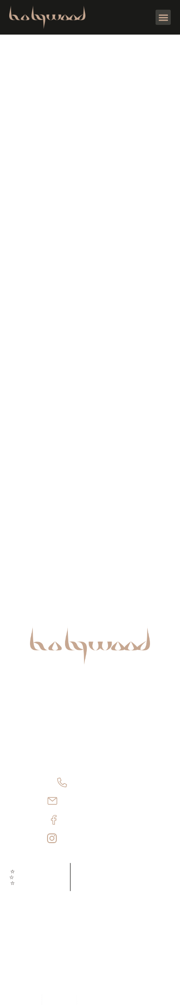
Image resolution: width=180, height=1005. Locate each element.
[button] (163, 17)
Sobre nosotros (90, 716)
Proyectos (90, 735)
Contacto (90, 753)
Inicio (90, 698)
